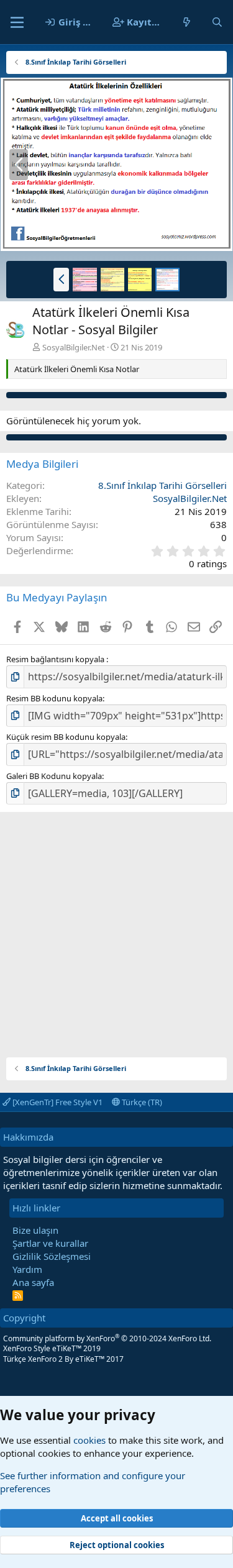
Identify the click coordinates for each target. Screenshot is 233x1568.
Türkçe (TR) (141, 1102)
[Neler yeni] (186, 22)
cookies (89, 1440)
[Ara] (217, 22)
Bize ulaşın (35, 1230)
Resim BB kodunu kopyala (54, 698)
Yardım (27, 1269)
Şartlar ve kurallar (50, 1243)
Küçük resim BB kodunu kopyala (66, 736)
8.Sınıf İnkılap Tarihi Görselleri (162, 485)
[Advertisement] (116, 928)
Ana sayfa (33, 1282)
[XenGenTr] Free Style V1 (57, 1102)
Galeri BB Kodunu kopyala (54, 776)
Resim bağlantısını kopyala (56, 659)
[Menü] (17, 22)
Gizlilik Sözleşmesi (51, 1256)
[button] (61, 279)
